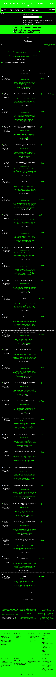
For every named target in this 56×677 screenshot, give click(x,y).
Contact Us (5, 636)
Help (3, 643)
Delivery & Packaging (7, 639)
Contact (31, 14)
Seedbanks (32, 637)
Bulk (14, 618)
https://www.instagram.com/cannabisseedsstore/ (20, 665)
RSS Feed (45, 651)
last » (31, 592)
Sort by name (24, 73)
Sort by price (42, 73)
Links (44, 650)
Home (28, 37)
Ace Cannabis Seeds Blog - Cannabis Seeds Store (13, 62)
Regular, (12, 617)
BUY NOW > (52, 10)
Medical (30, 22)
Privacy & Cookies (6, 641)
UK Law (4, 644)
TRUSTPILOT (46, 654)
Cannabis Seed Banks (39, 20)
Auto (52, 20)
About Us (45, 638)
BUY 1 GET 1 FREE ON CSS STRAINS (19, 10)
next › (27, 592)
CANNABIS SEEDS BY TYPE (38, 22)
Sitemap (45, 653)
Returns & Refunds (6, 640)
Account (27, 14)
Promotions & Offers (28, 20)
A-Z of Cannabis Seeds (35, 636)
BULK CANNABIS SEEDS (28, 24)
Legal (44, 642)
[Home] (10, 13)
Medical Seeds (33, 640)
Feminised (47, 20)
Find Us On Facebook (48, 643)
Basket (24, 14)
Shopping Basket (20, 639)
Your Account (5, 637)
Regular (25, 22)
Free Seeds (32, 639)
